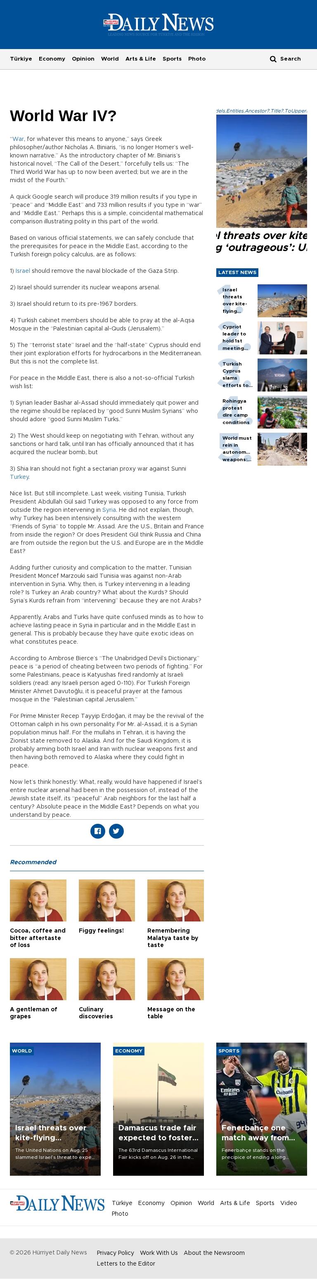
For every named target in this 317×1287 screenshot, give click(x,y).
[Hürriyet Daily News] (158, 24)
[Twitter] (116, 831)
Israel (23, 271)
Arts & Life (140, 59)
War (18, 139)
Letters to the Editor (126, 1264)
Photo (197, 59)
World (110, 59)
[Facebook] (97, 831)
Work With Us (159, 1253)
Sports (172, 59)
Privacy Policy (115, 1253)
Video (288, 1203)
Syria (109, 510)
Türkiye (21, 59)
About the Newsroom (214, 1253)
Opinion (83, 59)
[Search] (273, 58)
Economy (52, 59)
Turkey (19, 477)
